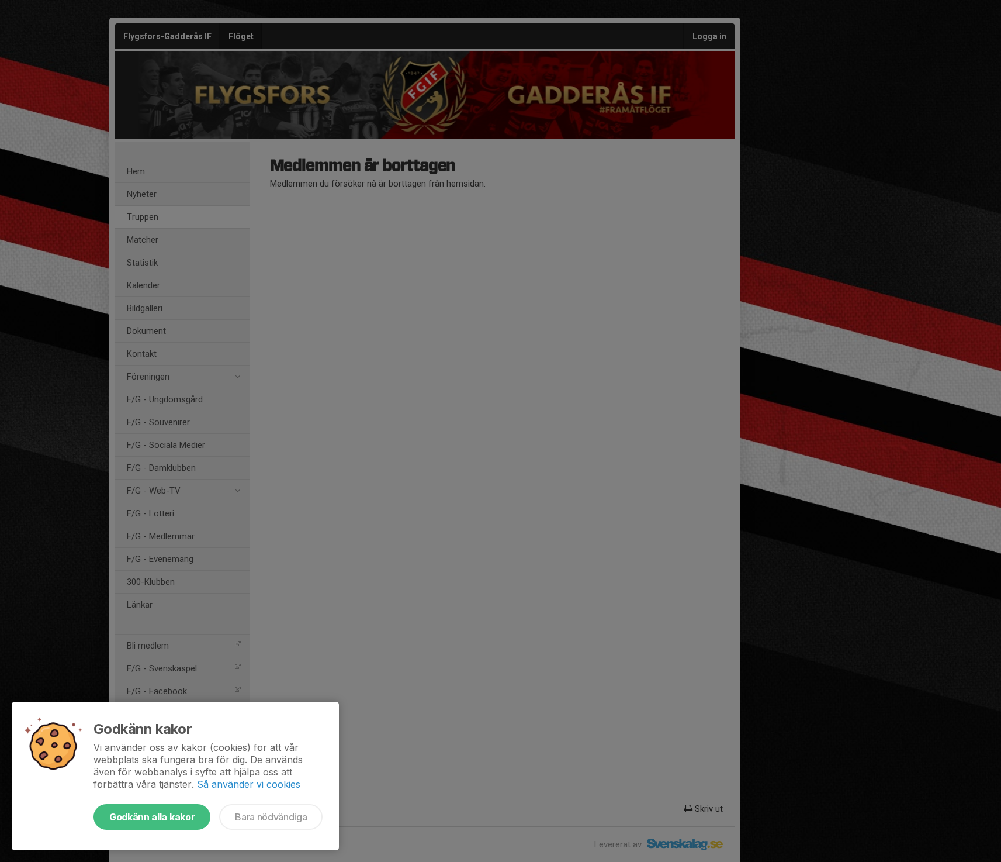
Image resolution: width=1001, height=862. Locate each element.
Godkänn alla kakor (152, 817)
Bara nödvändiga (271, 817)
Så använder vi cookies (248, 784)
